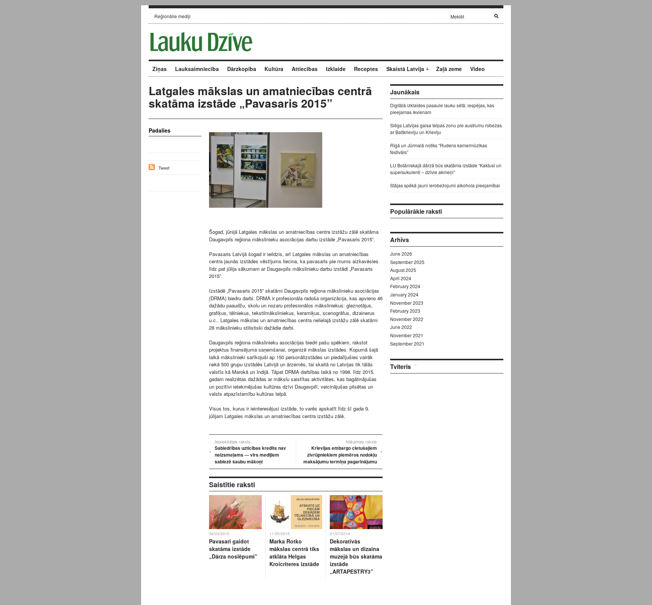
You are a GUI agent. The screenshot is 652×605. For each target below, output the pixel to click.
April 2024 (400, 278)
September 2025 (407, 262)
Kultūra (273, 69)
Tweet (163, 168)
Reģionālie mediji (172, 16)
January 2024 (404, 294)
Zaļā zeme (449, 69)
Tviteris (400, 366)
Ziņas (159, 69)
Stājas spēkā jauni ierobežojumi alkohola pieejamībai (445, 185)
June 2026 (401, 253)
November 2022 (406, 319)
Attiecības (305, 69)
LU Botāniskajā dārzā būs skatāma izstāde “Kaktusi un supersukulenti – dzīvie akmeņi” (445, 168)
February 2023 (405, 310)
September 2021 (407, 343)
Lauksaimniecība (197, 69)
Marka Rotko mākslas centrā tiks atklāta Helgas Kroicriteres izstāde (294, 552)
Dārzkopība (241, 69)
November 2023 (406, 302)
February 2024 (405, 286)
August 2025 (403, 270)
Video (477, 69)
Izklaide (336, 69)
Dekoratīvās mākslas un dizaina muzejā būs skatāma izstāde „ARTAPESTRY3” (356, 556)
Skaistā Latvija (405, 69)
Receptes (366, 69)
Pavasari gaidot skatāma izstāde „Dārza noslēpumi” (233, 548)
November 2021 (406, 335)
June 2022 (401, 327)
